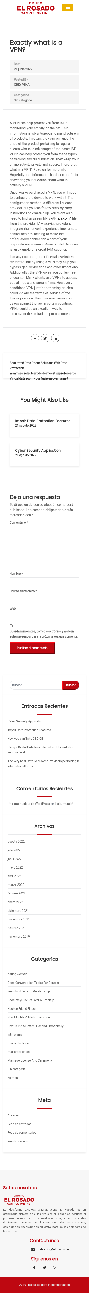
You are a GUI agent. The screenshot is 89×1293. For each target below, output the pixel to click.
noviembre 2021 (19, 919)
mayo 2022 (15, 867)
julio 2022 (14, 850)
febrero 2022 (16, 893)
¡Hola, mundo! (64, 804)
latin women (16, 1034)
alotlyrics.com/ (60, 218)
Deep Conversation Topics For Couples (34, 982)
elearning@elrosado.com (55, 1249)
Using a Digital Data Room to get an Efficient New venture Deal (41, 749)
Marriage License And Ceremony (30, 1060)
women (13, 1077)
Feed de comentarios (22, 1132)
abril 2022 (14, 876)
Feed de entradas (19, 1124)
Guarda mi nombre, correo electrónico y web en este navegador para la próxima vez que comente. (44, 634)
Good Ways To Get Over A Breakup (31, 1000)
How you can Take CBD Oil (25, 738)
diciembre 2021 (18, 910)
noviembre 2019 (19, 936)
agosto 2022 (16, 841)
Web (13, 608)
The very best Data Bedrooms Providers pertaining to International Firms (44, 763)
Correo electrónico (23, 591)
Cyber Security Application (38, 450)
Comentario (19, 522)
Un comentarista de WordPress (29, 804)
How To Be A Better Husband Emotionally (36, 1026)
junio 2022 (15, 859)
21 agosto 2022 (25, 425)
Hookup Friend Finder (22, 1008)
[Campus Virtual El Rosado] (36, 8)
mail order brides (19, 1052)
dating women (17, 974)
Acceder (13, 1115)
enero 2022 (15, 902)
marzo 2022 (16, 884)
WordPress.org (18, 1141)
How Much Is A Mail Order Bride (29, 1017)
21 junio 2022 (23, 69)
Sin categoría (23, 100)
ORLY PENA (22, 84)
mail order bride (18, 1043)
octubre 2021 (17, 928)
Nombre (16, 573)
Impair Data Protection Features (42, 420)
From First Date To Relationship (29, 991)
